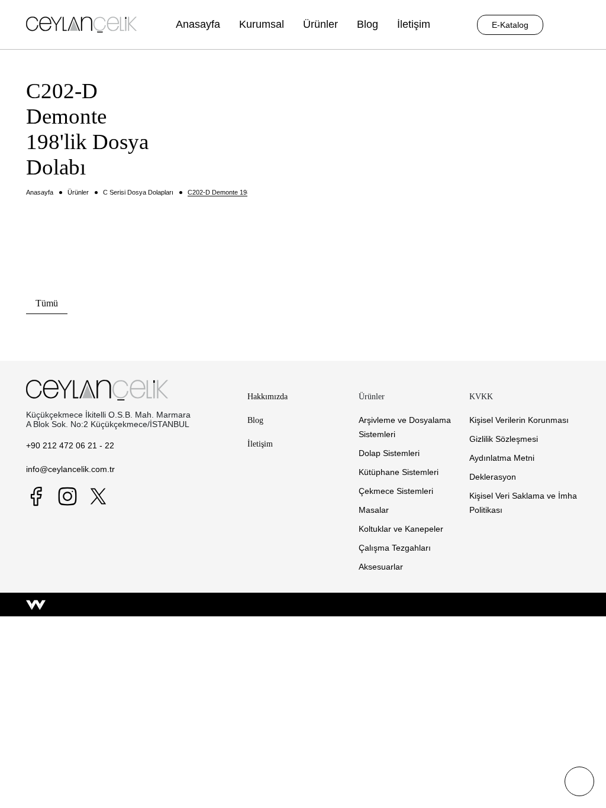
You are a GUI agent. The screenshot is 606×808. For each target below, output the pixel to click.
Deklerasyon (492, 476)
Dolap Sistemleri (389, 453)
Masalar (374, 510)
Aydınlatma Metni (501, 458)
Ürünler (320, 24)
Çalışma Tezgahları (395, 547)
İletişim (413, 24)
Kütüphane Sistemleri (399, 472)
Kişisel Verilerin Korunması (519, 420)
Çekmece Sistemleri (396, 491)
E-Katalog (510, 25)
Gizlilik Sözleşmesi (503, 439)
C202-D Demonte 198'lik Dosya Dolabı (243, 192)
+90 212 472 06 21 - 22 (70, 445)
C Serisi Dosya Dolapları (138, 192)
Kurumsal (261, 24)
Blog (367, 24)
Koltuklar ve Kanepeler (401, 529)
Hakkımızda (267, 396)
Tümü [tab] (47, 303)
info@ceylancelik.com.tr (70, 469)
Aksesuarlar (381, 566)
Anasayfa (198, 24)
